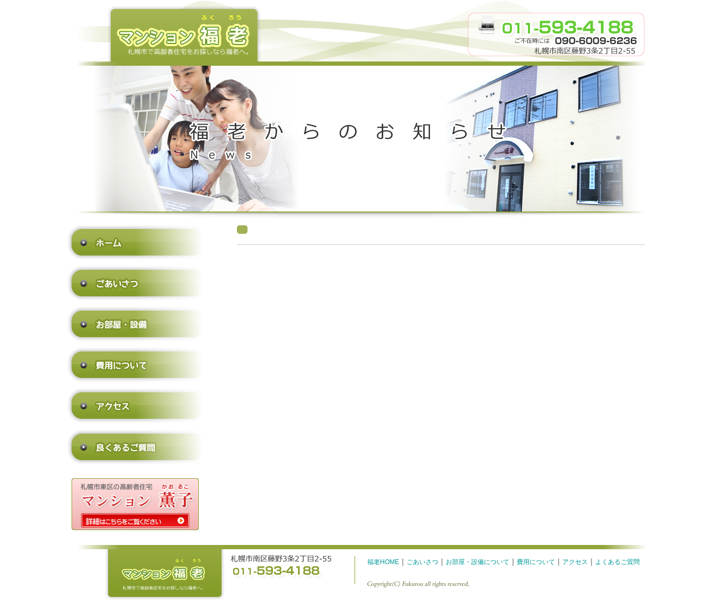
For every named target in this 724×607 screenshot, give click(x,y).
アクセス (575, 562)
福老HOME (383, 562)
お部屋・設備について (477, 562)
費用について (536, 562)
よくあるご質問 (617, 562)
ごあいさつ (422, 562)
